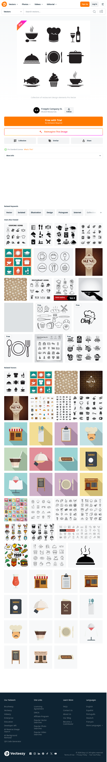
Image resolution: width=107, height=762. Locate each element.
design (50, 212)
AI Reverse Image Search (12, 730)
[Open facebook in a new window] (30, 756)
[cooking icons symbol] (15, 234)
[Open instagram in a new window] (35, 756)
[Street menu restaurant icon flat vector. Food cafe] (40, 484)
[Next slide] (97, 212)
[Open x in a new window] (51, 756)
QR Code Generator (8, 742)
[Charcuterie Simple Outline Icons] (53, 262)
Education (8, 721)
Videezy (7, 714)
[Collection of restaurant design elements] (15, 382)
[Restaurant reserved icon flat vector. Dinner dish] (66, 459)
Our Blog (66, 718)
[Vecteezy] (4, 4)
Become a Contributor (67, 722)
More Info (10, 155)
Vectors (12, 4)
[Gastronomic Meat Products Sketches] (18, 317)
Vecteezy (8, 710)
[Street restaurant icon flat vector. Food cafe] (91, 484)
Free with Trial (53, 121)
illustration (36, 212)
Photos (25, 4)
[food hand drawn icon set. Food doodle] (16, 555)
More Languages (91, 725)
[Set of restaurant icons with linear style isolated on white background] (40, 509)
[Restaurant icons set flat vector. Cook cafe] (42, 408)
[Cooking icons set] (91, 234)
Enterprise (8, 718)
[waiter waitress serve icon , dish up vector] (91, 289)
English (87, 706)
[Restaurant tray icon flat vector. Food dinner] (40, 459)
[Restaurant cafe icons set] (18, 262)
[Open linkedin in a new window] (39, 756)
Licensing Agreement (38, 707)
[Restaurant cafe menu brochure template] (89, 262)
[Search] (94, 11)
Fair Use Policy (95, 756)
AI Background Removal (10, 736)
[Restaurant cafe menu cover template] (91, 382)
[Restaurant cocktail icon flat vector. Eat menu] (15, 459)
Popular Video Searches (39, 733)
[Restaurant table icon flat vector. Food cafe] (15, 484)
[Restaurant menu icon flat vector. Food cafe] (66, 606)
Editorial (50, 4)
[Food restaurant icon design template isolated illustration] (85, 555)
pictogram (63, 212)
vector (9, 212)
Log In (94, 4)
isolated (21, 212)
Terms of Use (70, 756)
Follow (69, 112)
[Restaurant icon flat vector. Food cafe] (40, 657)
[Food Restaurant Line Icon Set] (48, 555)
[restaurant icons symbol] (40, 289)
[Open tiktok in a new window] (47, 756)
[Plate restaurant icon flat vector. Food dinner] (66, 484)
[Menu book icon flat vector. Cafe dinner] (91, 459)
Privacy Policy (82, 756)
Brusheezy (8, 706)
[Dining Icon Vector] (40, 234)
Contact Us (67, 710)
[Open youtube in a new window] (56, 756)
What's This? (28, 149)
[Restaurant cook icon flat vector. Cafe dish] (91, 433)
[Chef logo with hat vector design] (88, 317)
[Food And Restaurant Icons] (66, 509)
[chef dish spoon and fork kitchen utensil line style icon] (18, 348)
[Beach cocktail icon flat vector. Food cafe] (15, 581)
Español (87, 710)
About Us (66, 714)
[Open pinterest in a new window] (43, 756)
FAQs (64, 706)
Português (88, 714)
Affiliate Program (40, 716)
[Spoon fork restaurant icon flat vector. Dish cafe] (40, 433)
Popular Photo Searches (39, 727)
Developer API (10, 725)
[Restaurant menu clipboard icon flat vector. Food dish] (66, 433)
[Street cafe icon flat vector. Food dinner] (15, 433)
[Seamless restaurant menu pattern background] (15, 289)
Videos (38, 4)
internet (77, 212)
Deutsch (87, 718)
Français (88, 721)
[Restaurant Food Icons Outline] (65, 289)
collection (91, 212)
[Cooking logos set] (84, 348)
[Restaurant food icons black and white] (66, 234)
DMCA (36, 712)
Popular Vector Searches (39, 721)
